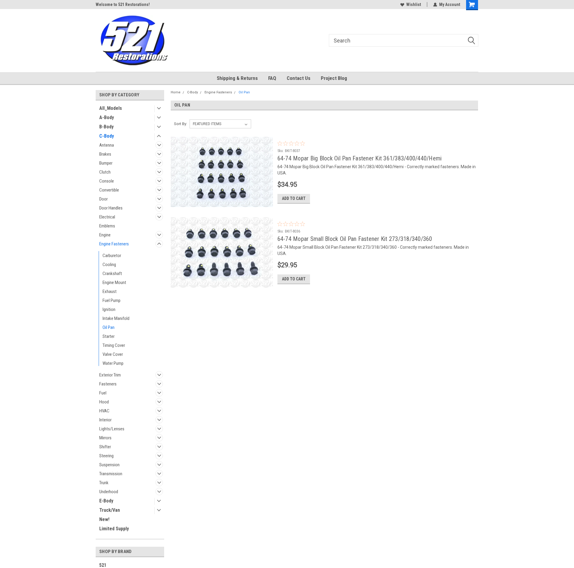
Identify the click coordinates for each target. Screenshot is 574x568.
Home (176, 92)
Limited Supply (114, 528)
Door (103, 199)
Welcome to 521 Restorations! (123, 4)
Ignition (109, 309)
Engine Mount (114, 282)
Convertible (109, 190)
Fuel (102, 393)
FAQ (272, 78)
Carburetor (112, 255)
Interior (105, 420)
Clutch (105, 172)
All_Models (110, 108)
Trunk (104, 482)
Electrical (107, 217)
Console (106, 181)
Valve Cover (113, 354)
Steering (106, 455)
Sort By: (180, 124)
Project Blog (334, 78)
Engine (105, 235)
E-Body (106, 501)
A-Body (106, 117)
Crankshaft (112, 273)
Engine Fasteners (114, 244)
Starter (109, 336)
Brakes (105, 154)
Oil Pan (109, 327)
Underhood (108, 491)
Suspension (109, 464)
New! (104, 519)
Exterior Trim (110, 375)
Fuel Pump (111, 300)
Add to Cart (294, 198)
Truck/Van (109, 510)
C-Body (106, 136)
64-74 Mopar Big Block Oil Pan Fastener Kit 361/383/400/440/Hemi (359, 158)
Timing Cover (114, 345)
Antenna (106, 145)
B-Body (106, 127)
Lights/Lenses (111, 429)
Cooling (109, 264)
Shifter (105, 446)
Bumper (105, 163)
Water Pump (113, 363)
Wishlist (413, 4)
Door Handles (111, 208)
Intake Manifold (116, 318)
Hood (104, 402)
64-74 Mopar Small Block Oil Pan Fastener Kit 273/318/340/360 (354, 238)
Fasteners (108, 384)
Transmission (110, 473)
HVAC (104, 411)
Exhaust (110, 291)
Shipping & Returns (237, 78)
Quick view (222, 203)
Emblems (107, 226)
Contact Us (298, 78)
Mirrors (105, 438)
